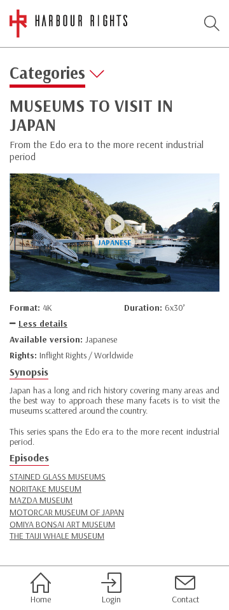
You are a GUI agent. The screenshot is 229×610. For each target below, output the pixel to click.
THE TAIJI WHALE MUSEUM (57, 536)
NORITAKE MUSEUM (45, 489)
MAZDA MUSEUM (41, 500)
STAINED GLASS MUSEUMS (58, 476)
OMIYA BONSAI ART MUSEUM (62, 524)
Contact (185, 598)
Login (111, 598)
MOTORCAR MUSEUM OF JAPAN (67, 512)
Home (41, 598)
